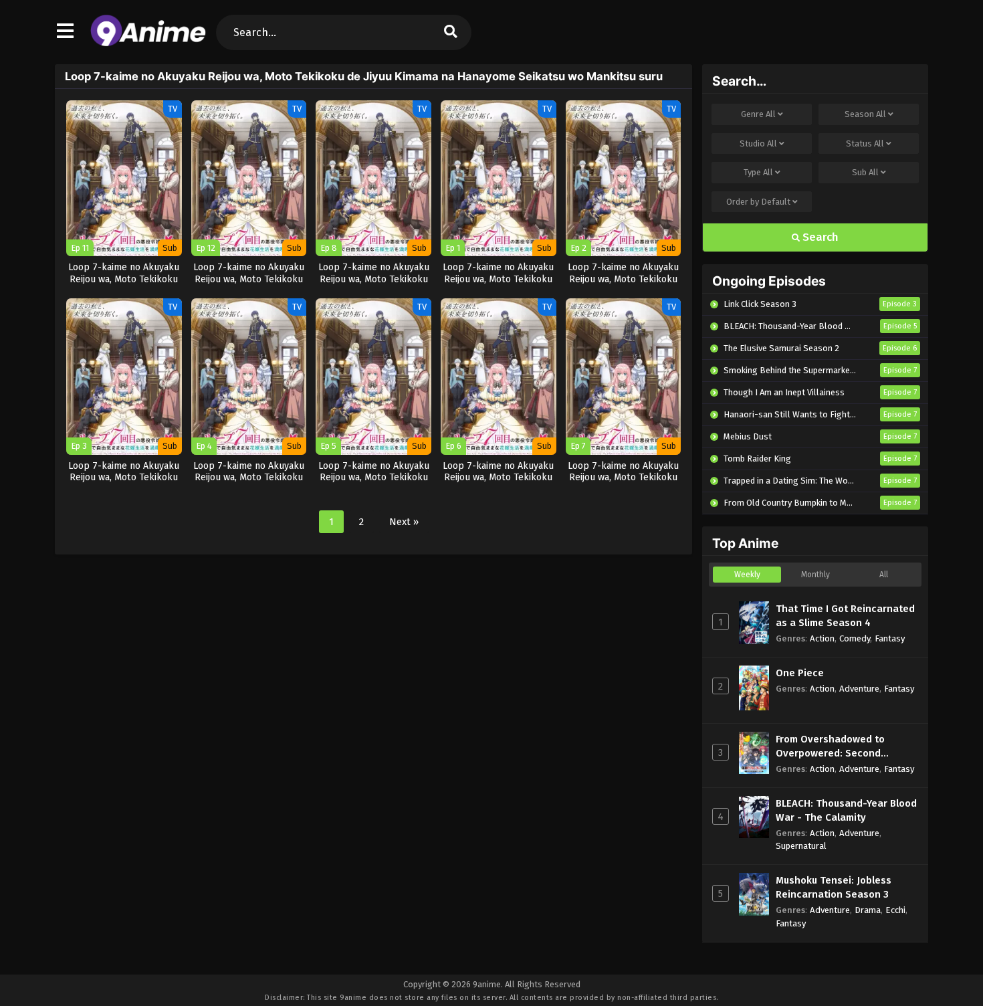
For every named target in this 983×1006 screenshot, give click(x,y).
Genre (758, 114)
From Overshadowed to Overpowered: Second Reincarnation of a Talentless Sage (846, 747)
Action (822, 638)
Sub (865, 172)
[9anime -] (148, 43)
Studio (758, 143)
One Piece (800, 673)
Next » (404, 522)
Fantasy (890, 638)
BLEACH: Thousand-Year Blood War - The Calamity (846, 810)
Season (865, 114)
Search (819, 237)
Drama (868, 910)
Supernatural (801, 846)
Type (758, 172)
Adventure (859, 689)
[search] (450, 32)
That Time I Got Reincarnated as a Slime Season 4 (845, 616)
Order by (758, 202)
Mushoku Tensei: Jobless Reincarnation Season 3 (833, 887)
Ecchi (895, 910)
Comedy (854, 638)
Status (865, 143)
